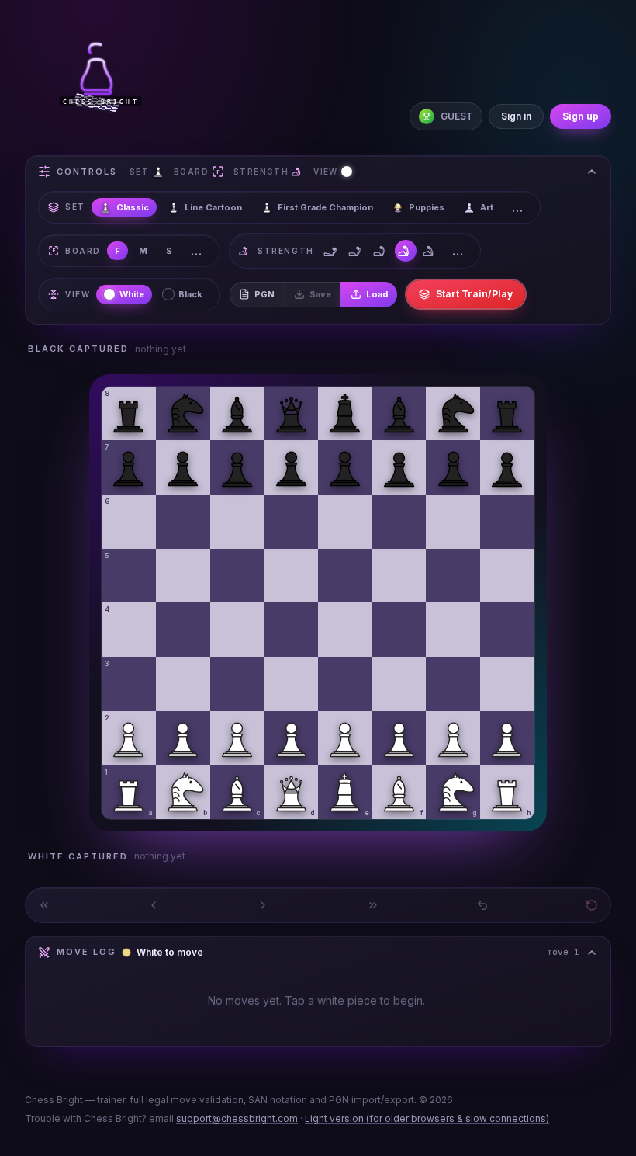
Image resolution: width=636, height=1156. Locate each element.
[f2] (399, 738)
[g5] (453, 576)
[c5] (237, 576)
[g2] (453, 738)
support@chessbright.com (237, 1118)
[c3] (237, 684)
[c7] (237, 467)
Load (377, 294)
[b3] (183, 684)
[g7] (453, 467)
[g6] (453, 522)
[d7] (291, 467)
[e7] (345, 467)
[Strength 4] (406, 251)
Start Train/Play (474, 294)
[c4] (237, 629)
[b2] (183, 738)
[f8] (399, 414)
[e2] (345, 738)
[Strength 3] (381, 251)
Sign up (580, 116)
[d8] (291, 414)
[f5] (399, 576)
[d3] (291, 684)
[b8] (183, 414)
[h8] (507, 414)
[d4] (291, 629)
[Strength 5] (430, 251)
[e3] (345, 684)
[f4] (399, 629)
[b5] (183, 576)
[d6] (291, 522)
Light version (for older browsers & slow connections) (427, 1118)
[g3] (453, 684)
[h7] (507, 467)
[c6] (237, 522)
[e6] (345, 522)
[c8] (237, 414)
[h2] (507, 738)
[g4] (453, 629)
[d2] (291, 738)
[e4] (345, 629)
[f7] (399, 467)
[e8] (345, 414)
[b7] (183, 467)
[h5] (507, 576)
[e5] (345, 576)
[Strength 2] (356, 251)
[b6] (183, 522)
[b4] (183, 629)
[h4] (507, 629)
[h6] (507, 522)
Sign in (516, 116)
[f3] (399, 684)
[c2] (237, 738)
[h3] (507, 684)
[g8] (453, 414)
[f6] (399, 522)
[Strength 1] (331, 251)
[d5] (291, 576)
